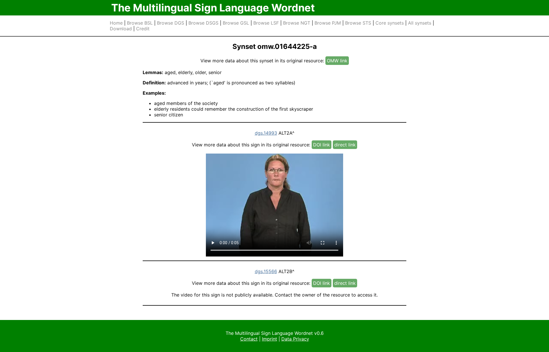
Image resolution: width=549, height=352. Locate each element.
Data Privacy (295, 339)
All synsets (419, 23)
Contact (249, 339)
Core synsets (389, 23)
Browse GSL (236, 23)
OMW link (337, 60)
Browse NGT (296, 23)
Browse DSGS (203, 23)
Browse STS (358, 23)
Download (121, 28)
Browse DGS (170, 23)
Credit (143, 28)
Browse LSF (266, 23)
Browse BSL (140, 23)
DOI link (321, 145)
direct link (345, 145)
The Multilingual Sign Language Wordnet (213, 7)
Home (116, 23)
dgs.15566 (266, 271)
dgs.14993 (266, 133)
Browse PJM (328, 23)
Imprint (269, 339)
